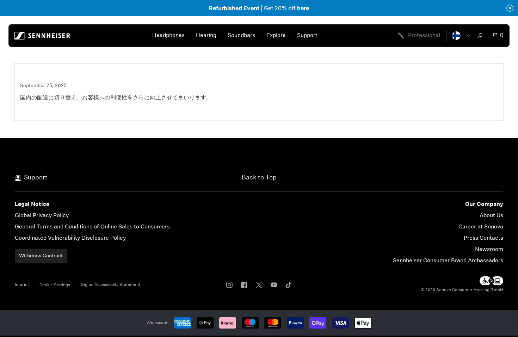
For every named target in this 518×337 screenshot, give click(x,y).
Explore (276, 35)
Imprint (22, 285)
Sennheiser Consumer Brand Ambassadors (448, 261)
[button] (461, 35)
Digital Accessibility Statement (110, 285)
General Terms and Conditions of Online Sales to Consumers (92, 227)
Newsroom (489, 249)
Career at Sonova (480, 227)
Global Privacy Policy (42, 216)
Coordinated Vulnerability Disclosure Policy (70, 238)
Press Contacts (483, 238)
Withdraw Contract (41, 256)
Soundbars (241, 35)
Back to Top (259, 178)
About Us (491, 216)
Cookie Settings (54, 285)
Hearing (206, 35)
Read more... (36, 111)
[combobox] (481, 35)
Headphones (168, 35)
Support (307, 35)
